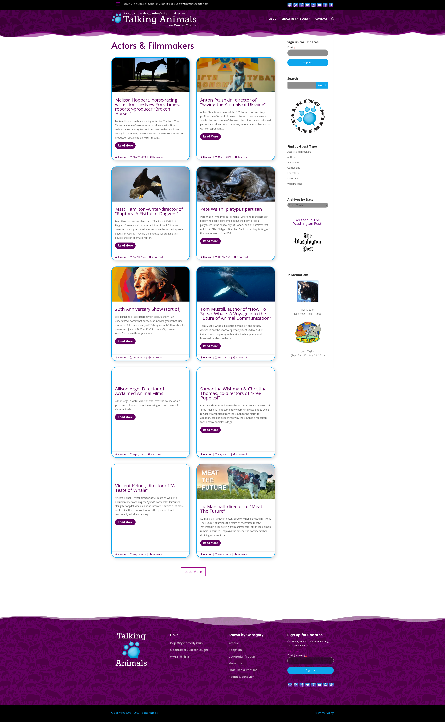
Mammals (236, 663)
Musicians (292, 178)
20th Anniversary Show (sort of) (150, 314)
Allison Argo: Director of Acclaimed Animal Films (150, 412)
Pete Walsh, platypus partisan (236, 213)
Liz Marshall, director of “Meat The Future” (236, 511)
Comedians (293, 167)
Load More (193, 571)
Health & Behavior (241, 677)
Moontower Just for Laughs (189, 650)
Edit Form (293, 651)
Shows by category (295, 18)
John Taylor (307, 351)
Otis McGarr (308, 309)
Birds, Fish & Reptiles (243, 670)
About (273, 18)
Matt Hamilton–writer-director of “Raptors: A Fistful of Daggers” (150, 213)
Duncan (122, 157)
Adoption (235, 650)
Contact (321, 18)
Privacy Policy (324, 713)
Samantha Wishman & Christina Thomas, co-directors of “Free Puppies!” (236, 412)
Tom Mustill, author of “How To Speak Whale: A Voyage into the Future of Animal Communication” (236, 314)
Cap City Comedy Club (186, 643)
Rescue (234, 643)
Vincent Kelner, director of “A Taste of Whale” (150, 511)
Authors (291, 157)
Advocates (293, 162)
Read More (125, 145)
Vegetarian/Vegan (242, 657)
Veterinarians (294, 183)
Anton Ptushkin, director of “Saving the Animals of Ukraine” (236, 109)
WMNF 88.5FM (179, 657)
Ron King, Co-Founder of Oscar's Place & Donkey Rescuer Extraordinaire (171, 3)
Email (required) (297, 655)
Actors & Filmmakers (299, 151)
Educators (293, 173)
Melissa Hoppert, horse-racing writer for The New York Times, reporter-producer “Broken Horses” (150, 109)
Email (291, 47)
